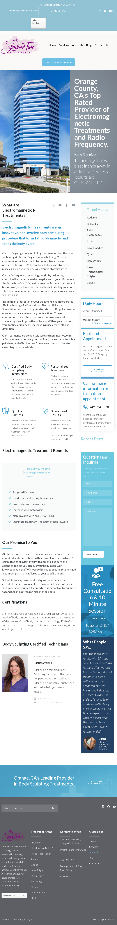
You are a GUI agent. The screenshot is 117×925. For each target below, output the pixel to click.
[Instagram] (100, 11)
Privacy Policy (29, 919)
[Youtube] (110, 11)
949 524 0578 (99, 407)
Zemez (94, 919)
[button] (58, 62)
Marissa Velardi (43, 662)
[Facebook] (105, 11)
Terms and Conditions (12, 919)
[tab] (39, 473)
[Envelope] (73, 205)
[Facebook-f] (66, 205)
